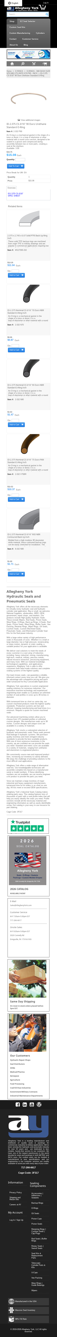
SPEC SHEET (14, 196)
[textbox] (26, 14)
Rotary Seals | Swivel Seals (37, 1247)
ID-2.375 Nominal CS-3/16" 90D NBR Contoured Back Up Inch (23, 535)
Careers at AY (15, 1204)
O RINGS (19, 71)
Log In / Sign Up (16, 1220)
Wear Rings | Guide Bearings (37, 1284)
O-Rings (34, 1208)
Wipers (34, 1290)
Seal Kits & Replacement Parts (37, 1255)
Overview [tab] (11, 188)
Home (9, 71)
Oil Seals (35, 1213)
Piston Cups (36, 1219)
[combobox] (27, 14)
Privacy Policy (16, 1192)
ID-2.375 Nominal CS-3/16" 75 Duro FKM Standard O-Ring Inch (25, 461)
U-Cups (34, 1272)
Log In (46, 3)
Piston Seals (36, 1224)
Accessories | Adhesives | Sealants (37, 1195)
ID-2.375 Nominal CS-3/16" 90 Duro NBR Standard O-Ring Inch (25, 386)
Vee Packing (36, 1278)
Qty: (9, 271)
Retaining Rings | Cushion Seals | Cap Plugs (38, 1231)
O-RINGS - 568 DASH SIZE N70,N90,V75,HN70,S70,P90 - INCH (28, 72)
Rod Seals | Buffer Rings (39, 1240)
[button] (46, 14)
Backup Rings (37, 1203)
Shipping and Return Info (15, 1198)
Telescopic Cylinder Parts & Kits (38, 1265)
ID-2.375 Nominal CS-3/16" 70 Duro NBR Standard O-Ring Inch (25, 311)
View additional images (30, 120)
